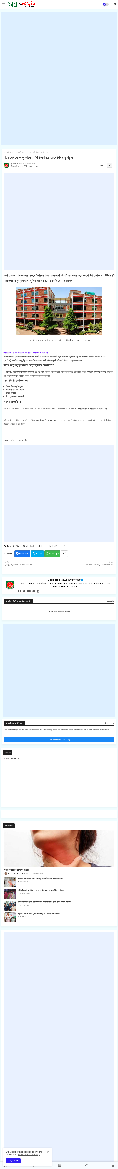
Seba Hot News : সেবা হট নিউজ (64, 580)
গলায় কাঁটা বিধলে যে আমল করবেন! (16, 869)
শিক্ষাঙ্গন (10, 152)
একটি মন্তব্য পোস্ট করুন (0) (59, 739)
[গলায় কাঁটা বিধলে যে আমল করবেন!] (59, 848)
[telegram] (33, 591)
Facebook (24, 553)
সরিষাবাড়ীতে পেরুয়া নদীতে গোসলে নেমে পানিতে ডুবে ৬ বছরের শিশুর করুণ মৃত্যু (41, 890)
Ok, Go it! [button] (13, 1160)
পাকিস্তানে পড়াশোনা (28, 546)
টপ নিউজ (16, 546)
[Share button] (64, 553)
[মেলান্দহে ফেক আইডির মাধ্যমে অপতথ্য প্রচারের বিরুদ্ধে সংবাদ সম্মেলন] (10, 917)
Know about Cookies (28, 1154)
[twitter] (24, 591)
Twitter (39, 553)
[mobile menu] (3, 4)
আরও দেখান (110, 601)
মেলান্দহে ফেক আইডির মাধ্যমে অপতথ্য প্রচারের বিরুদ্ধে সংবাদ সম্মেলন (39, 913)
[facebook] (19, 591)
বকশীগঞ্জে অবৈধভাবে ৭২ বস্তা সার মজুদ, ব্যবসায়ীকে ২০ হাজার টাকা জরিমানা (40, 878)
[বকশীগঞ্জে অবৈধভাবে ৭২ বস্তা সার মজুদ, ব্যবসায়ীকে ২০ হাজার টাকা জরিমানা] (10, 882)
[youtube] (29, 591)
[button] (115, 4)
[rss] (38, 591)
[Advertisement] (59, 79)
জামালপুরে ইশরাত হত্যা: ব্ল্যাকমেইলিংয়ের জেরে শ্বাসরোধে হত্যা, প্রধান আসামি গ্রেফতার (44, 902)
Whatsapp (54, 553)
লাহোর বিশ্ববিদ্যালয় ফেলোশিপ (48, 546)
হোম (5, 152)
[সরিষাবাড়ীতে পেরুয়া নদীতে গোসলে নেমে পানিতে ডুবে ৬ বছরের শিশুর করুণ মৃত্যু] (10, 894)
